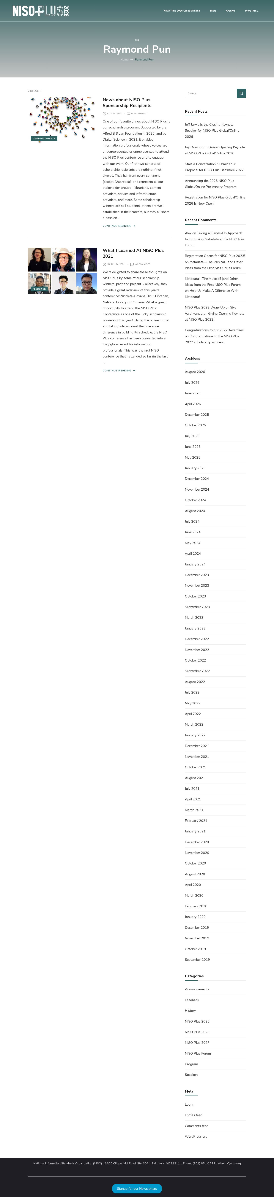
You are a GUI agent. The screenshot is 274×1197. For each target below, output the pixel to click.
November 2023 (197, 585)
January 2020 (195, 917)
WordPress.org (196, 1136)
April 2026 (193, 404)
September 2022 (197, 671)
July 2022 (192, 692)
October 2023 (195, 596)
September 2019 (197, 959)
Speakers (192, 1074)
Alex (188, 233)
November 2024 (197, 489)
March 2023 (194, 617)
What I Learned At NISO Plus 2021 (133, 253)
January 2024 (195, 564)
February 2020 (196, 906)
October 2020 (195, 863)
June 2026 (193, 393)
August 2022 (195, 682)
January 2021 (195, 831)
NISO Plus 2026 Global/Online (182, 10)
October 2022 (195, 660)
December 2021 (197, 746)
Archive (230, 10)
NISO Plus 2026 (197, 1032)
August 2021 (195, 778)
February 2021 (196, 820)
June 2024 (193, 532)
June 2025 (193, 446)
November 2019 (197, 938)
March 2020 (194, 895)
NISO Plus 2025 (197, 1021)
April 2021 (193, 799)
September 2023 (197, 607)
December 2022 (197, 639)
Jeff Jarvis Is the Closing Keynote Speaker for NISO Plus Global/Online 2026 (212, 130)
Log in (189, 1104)
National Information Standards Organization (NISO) (67, 1163)
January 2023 (195, 628)
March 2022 (194, 724)
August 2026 (195, 372)
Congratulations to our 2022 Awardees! (214, 330)
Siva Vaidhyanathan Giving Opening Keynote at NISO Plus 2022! (214, 313)
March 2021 (194, 810)
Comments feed (196, 1126)
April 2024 (193, 553)
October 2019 (195, 949)
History (190, 1010)
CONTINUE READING (117, 226)
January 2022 (195, 735)
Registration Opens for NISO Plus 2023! (215, 256)
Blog (213, 10)
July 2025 (192, 436)
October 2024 (195, 500)
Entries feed (193, 1115)
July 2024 (192, 521)
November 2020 (197, 853)
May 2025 (192, 457)
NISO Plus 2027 (197, 1042)
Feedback (39, 288)
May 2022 (192, 703)
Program (191, 1064)
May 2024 (192, 543)
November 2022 (197, 650)
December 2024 (197, 478)
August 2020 (195, 874)
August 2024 (195, 511)
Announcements (44, 138)
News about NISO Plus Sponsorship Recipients (128, 103)
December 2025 (197, 414)
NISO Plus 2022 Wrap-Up (205, 307)
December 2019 (197, 927)
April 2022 (193, 714)
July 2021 (192, 788)
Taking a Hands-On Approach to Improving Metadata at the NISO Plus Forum (215, 239)
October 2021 (195, 767)
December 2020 (197, 842)
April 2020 (193, 885)
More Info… (251, 10)
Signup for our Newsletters (137, 1188)
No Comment (138, 114)
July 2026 (192, 382)
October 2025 (195, 425)
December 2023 (197, 575)
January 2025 (195, 468)
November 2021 (197, 756)
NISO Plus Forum (198, 1053)
